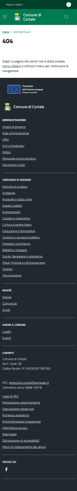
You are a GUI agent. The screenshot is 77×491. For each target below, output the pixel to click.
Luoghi (6, 331)
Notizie (6, 297)
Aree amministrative (15, 133)
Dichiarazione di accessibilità (20, 440)
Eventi (6, 338)
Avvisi (6, 309)
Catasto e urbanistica (16, 218)
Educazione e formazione (18, 231)
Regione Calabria (14, 4)
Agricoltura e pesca (14, 186)
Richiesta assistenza (15, 415)
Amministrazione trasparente (21, 421)
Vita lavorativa (11, 275)
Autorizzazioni (11, 212)
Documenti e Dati (13, 164)
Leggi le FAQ (10, 396)
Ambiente (8, 193)
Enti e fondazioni (13, 145)
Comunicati (9, 303)
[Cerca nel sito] (66, 17)
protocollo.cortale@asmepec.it (29, 382)
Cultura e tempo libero (16, 224)
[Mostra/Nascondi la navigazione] (4, 16)
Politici (6, 152)
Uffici (5, 139)
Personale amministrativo (19, 158)
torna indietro (11, 66)
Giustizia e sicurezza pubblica (21, 237)
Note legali (9, 434)
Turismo (7, 269)
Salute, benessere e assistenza (22, 256)
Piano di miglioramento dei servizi (24, 446)
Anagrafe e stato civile (17, 199)
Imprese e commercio (16, 243)
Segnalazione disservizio (18, 408)
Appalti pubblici (12, 205)
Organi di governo (13, 126)
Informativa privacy (15, 427)
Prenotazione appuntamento (21, 402)
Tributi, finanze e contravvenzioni (23, 262)
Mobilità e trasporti (14, 250)
